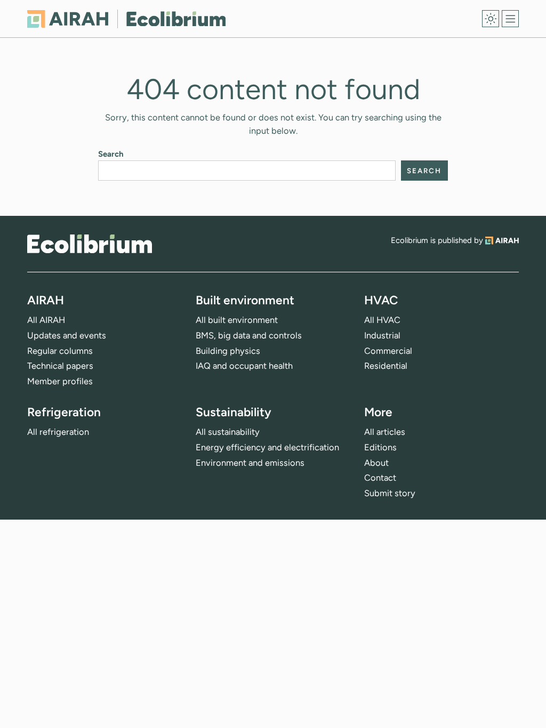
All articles (384, 431)
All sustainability (228, 431)
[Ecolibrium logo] (126, 19)
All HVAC (382, 319)
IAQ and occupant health (244, 365)
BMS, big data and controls (249, 335)
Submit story (389, 493)
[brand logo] (89, 243)
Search (111, 154)
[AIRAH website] (502, 240)
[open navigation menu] (510, 18)
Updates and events (66, 335)
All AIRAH (46, 319)
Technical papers (60, 365)
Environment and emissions (250, 462)
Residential (385, 365)
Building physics (228, 350)
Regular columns (60, 350)
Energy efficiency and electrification (267, 447)
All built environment (237, 319)
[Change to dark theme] (490, 18)
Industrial (382, 335)
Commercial (388, 350)
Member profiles (60, 381)
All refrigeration (58, 431)
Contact (380, 477)
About (376, 462)
